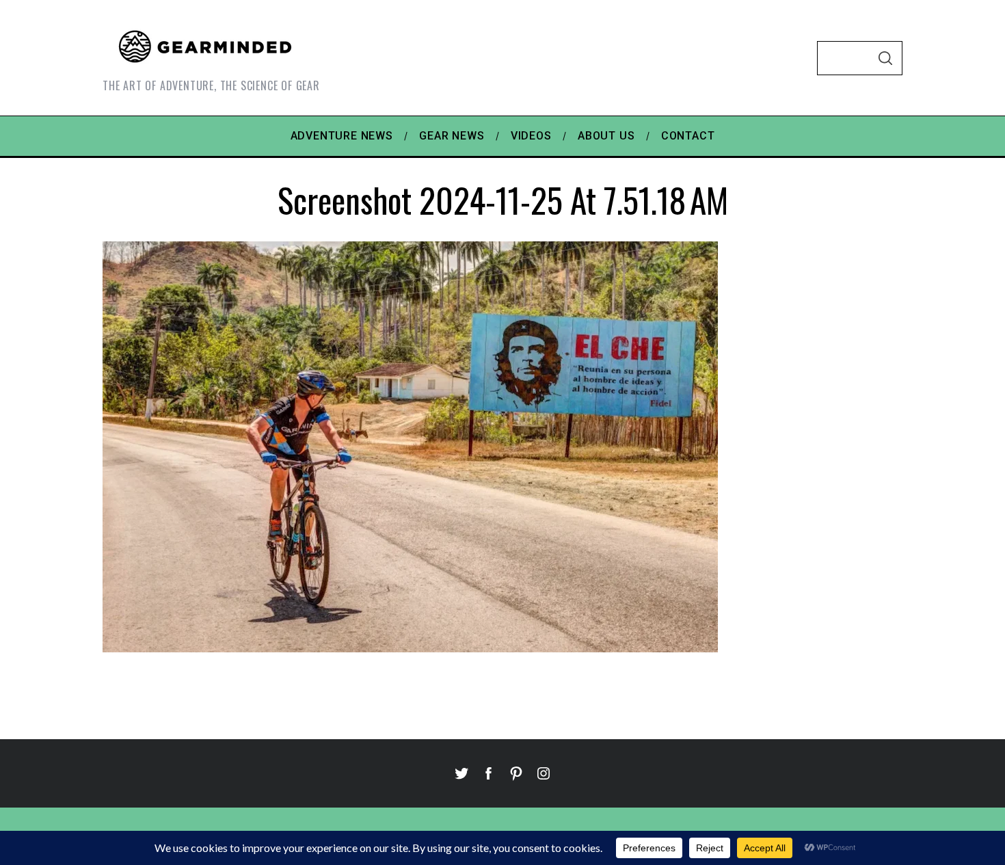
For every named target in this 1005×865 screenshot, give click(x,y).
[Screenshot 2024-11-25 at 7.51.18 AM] (410, 647)
